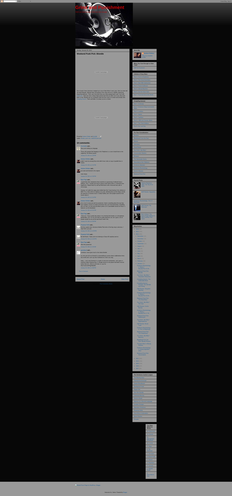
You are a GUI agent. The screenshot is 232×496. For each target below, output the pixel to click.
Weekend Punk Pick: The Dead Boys (143, 299)
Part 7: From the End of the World (143, 94)
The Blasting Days (139, 377)
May (138, 253)
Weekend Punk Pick (139, 174)
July (138, 248)
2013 (137, 231)
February (140, 261)
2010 (137, 361)
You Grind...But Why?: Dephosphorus (143, 320)
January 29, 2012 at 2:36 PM (88, 176)
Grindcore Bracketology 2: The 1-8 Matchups (144, 328)
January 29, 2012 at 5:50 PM (88, 221)
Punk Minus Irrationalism (141, 413)
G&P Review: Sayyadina (148, 192)
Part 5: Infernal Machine (141, 88)
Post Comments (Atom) (106, 284)
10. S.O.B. (150, 443)
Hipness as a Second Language (143, 401)
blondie (83, 138)
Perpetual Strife (85, 225)
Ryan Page (84, 179)
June (139, 251)
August (139, 246)
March (139, 258)
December (140, 236)
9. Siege (149, 446)
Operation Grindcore (140, 407)
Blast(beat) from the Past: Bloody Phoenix (144, 340)
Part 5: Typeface (138, 117)
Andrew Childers (85, 159)
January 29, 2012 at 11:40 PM (89, 239)
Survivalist (84, 146)
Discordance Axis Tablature (141, 162)
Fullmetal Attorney (139, 395)
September (140, 243)
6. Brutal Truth (151, 456)
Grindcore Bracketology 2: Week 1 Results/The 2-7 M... (144, 311)
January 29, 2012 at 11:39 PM (89, 231)
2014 (137, 229)
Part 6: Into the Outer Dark (141, 91)
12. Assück (150, 434)
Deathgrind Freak (139, 386)
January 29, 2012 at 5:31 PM (88, 210)
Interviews (137, 144)
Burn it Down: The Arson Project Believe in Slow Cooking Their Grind (148, 216)
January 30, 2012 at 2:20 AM (88, 247)
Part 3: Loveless (138, 111)
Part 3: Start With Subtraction (142, 83)
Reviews (136, 135)
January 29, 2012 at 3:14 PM (88, 197)
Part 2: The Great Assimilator (142, 80)
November (140, 238)
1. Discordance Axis (150, 474)
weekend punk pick (96, 138)
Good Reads (137, 147)
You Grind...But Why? (140, 150)
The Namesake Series (140, 159)
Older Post (124, 279)
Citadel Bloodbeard (139, 383)
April (138, 256)
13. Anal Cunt (151, 431)
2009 (137, 363)
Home (103, 279)
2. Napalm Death (150, 469)
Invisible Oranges (139, 404)
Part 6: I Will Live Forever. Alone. (143, 120)
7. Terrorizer (150, 453)
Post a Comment (83, 271)
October (139, 241)
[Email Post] (101, 136)
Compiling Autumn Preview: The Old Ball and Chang (144, 284)
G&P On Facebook (139, 68)
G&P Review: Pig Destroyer (146, 206)
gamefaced (84, 250)
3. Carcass (150, 465)
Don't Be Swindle (139, 392)
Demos (136, 141)
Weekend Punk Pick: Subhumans (143, 316)
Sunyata (136, 419)
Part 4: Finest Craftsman (141, 85)
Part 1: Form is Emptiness (141, 77)
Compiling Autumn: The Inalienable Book (143, 279)
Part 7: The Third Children (141, 123)
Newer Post (80, 279)
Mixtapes (136, 156)
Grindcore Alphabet (139, 165)
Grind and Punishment (99, 7)
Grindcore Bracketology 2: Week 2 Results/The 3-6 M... (144, 294)
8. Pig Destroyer (150, 449)
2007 (137, 368)
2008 (137, 366)
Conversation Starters (140, 153)
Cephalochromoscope (140, 380)
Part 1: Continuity (139, 104)
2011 (137, 358)
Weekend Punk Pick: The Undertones (143, 332)
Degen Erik (137, 389)
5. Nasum (150, 459)
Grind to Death (138, 398)
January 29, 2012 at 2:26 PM (88, 155)
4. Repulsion (150, 462)
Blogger (125, 492)
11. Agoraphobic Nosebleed (150, 438)
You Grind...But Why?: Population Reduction (144, 275)
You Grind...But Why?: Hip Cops (143, 303)
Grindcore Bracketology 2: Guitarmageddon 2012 (144, 349)
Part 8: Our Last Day (140, 126)
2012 (137, 234)
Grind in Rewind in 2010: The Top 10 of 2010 (147, 184)
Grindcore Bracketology (140, 168)
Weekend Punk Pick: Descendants (143, 354)
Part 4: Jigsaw (138, 114)
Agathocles (80, 95)
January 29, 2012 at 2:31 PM (88, 165)
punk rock (88, 138)
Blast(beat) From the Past (141, 138)
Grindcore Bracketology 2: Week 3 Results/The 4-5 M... (144, 267)
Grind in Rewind (138, 171)
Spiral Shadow (138, 416)
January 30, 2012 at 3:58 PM (88, 268)
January (139, 263)
